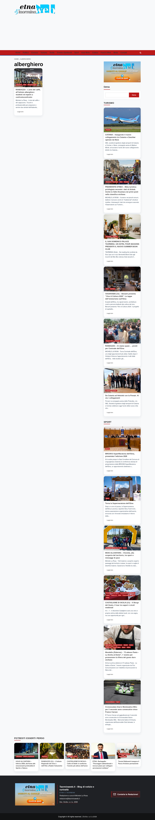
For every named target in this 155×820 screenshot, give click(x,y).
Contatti (124, 53)
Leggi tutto (21, 112)
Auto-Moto (85, 53)
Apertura (115, 182)
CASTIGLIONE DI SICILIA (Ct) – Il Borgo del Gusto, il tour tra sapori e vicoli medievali (122, 605)
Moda (116, 53)
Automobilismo (124, 593)
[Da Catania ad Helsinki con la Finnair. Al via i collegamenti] (122, 380)
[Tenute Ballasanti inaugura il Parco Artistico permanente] (129, 751)
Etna (25, 84)
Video (107, 597)
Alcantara (19, 84)
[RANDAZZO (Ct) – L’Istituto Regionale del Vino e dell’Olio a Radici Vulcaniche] (52, 751)
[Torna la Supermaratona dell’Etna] (122, 488)
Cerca (107, 87)
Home (18, 53)
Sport (76, 53)
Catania (108, 390)
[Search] (140, 52)
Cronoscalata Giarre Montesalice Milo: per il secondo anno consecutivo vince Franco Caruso (121, 709)
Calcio (107, 595)
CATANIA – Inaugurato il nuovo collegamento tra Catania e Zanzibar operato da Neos (120, 137)
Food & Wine (106, 53)
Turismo (44, 53)
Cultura (95, 53)
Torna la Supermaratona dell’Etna (119, 503)
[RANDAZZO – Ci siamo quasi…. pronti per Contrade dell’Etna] (122, 331)
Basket (133, 593)
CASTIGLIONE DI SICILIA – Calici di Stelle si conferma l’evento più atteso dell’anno (77, 763)
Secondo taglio (32, 84)
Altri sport (116, 593)
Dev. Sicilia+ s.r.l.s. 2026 (69, 802)
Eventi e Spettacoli (64, 53)
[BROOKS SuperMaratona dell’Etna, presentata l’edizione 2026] (122, 439)
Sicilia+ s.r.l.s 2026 (90, 816)
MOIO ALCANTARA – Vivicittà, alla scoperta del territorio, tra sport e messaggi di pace (119, 555)
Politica (26, 53)
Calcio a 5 (114, 595)
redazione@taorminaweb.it (70, 798)
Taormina (108, 236)
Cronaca (34, 53)
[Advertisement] (77, 34)
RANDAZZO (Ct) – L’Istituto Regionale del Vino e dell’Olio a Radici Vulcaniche (51, 763)
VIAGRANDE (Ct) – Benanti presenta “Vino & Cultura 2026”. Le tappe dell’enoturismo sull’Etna (120, 296)
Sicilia (52, 53)
